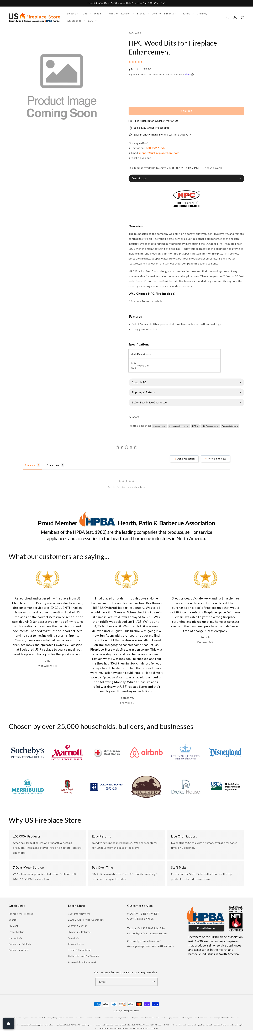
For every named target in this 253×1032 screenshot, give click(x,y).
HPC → (195, 426)
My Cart (13, 925)
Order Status (16, 931)
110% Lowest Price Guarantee (86, 919)
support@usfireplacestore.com (159, 152)
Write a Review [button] (217, 458)
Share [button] (136, 416)
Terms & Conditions (79, 949)
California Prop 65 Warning (83, 955)
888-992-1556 (155, 147)
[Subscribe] (153, 982)
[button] (73, 13)
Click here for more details (145, 301)
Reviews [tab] (30, 465)
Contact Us (15, 937)
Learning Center (77, 925)
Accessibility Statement (82, 962)
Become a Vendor (19, 949)
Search (13, 919)
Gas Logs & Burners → (179, 426)
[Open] (8, 1023)
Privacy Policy (76, 943)
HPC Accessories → (210, 426)
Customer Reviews (79, 913)
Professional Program (21, 913)
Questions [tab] (53, 465)
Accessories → (159, 426)
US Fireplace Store (130, 1010)
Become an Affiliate (20, 943)
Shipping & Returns (79, 931)
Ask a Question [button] (186, 458)
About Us (73, 937)
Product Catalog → (230, 426)
